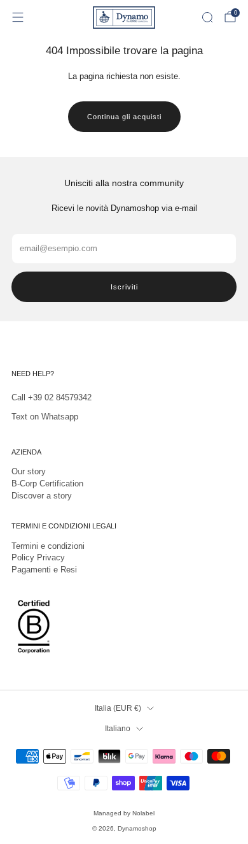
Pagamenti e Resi (44, 569)
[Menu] (17, 17)
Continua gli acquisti (124, 116)
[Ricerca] (207, 17)
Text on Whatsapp (44, 416)
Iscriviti (124, 287)
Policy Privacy (38, 557)
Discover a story (41, 495)
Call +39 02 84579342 (51, 397)
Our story (28, 471)
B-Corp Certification (47, 483)
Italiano (117, 728)
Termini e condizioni (48, 546)
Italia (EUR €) (118, 708)
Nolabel (143, 813)
